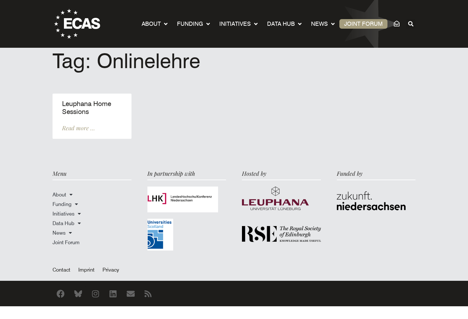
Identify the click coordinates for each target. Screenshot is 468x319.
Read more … (78, 128)
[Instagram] (95, 293)
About (151, 23)
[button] (410, 24)
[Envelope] (130, 293)
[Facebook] (60, 293)
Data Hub (281, 23)
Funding (190, 23)
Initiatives (235, 23)
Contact (61, 269)
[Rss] (148, 293)
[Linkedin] (113, 293)
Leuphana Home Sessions (86, 108)
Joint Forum (363, 23)
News (319, 23)
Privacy (111, 269)
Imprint (86, 269)
